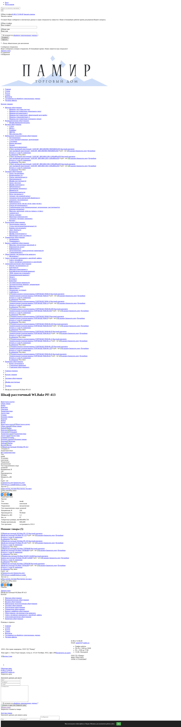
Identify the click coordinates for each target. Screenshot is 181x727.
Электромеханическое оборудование (18, 617)
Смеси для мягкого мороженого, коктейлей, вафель (23, 615)
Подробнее (91, 151)
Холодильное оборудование (15, 607)
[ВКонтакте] (2, 494)
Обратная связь (6, 668)
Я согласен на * (20, 703)
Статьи (7, 91)
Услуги (7, 93)
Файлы (3, 443)
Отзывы (4, 437)
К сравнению (26, 153)
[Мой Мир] (8, 494)
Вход (7, 2)
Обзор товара (5, 426)
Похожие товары (7, 439)
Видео (3, 445)
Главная (8, 89)
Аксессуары (5, 435)
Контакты (8, 97)
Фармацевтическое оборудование (17, 600)
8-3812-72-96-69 (17, 14)
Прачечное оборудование (14, 619)
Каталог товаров (7, 104)
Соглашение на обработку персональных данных (22, 98)
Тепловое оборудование (13, 605)
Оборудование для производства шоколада (20, 613)
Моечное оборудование (13, 598)
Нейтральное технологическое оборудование (21, 603)
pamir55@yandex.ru (82, 643)
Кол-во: (4, 486)
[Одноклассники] (5, 494)
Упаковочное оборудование (15, 609)
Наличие (4, 441)
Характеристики (7, 434)
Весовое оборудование (13, 602)
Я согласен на (20, 35)
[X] (11, 494)
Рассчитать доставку (24, 488)
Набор (3, 428)
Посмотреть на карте (63, 653)
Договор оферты (11, 100)
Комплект (4, 430)
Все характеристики (8, 452)
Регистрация (9, 4)
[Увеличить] (14, 447)
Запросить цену (81, 151)
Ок (119, 724)
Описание (4, 432)
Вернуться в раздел (8, 424)
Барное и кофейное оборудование (17, 611)
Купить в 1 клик (15, 153)
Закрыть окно (6, 51)
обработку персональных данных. (25, 35)
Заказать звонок (29, 14)
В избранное (13, 154)
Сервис (7, 95)
